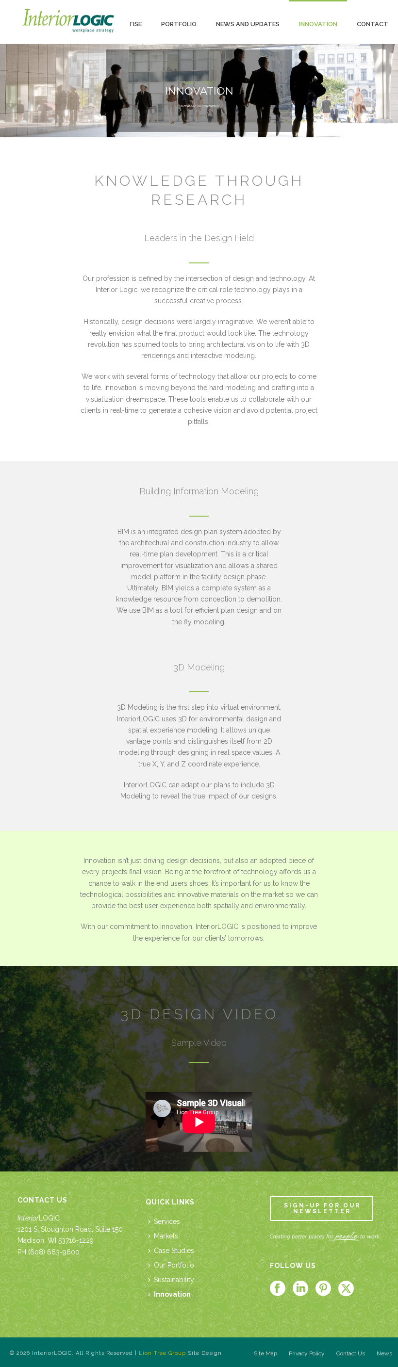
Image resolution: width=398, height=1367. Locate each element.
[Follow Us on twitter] (346, 1289)
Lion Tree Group (162, 1353)
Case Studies (174, 1250)
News (384, 1353)
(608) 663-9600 (54, 1252)
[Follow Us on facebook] (277, 1289)
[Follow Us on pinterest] (323, 1289)
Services (167, 1221)
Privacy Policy (307, 1353)
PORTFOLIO (179, 24)
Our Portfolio (174, 1265)
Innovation (172, 1294)
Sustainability (174, 1280)
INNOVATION (318, 24)
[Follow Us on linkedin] (300, 1289)
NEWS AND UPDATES (248, 24)
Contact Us (350, 1353)
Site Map (265, 1353)
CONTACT (372, 24)
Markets (166, 1236)
